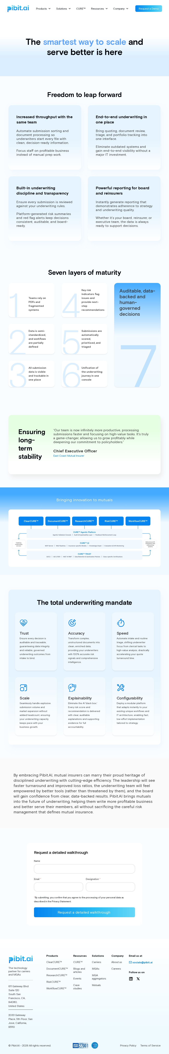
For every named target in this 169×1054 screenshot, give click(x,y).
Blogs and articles (79, 970)
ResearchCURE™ (56, 975)
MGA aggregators (99, 977)
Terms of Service (150, 1045)
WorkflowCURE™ (56, 988)
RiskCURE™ (53, 981)
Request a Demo (149, 8)
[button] (43, 8)
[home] (18, 8)
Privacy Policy (128, 1045)
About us (116, 962)
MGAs (95, 968)
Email (37, 879)
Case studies (77, 987)
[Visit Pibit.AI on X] (138, 979)
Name (37, 861)
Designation (93, 879)
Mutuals (96, 985)
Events (77, 978)
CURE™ (81, 8)
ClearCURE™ (54, 962)
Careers (116, 968)
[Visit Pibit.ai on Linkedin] (131, 979)
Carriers (96, 962)
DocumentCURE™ (57, 968)
